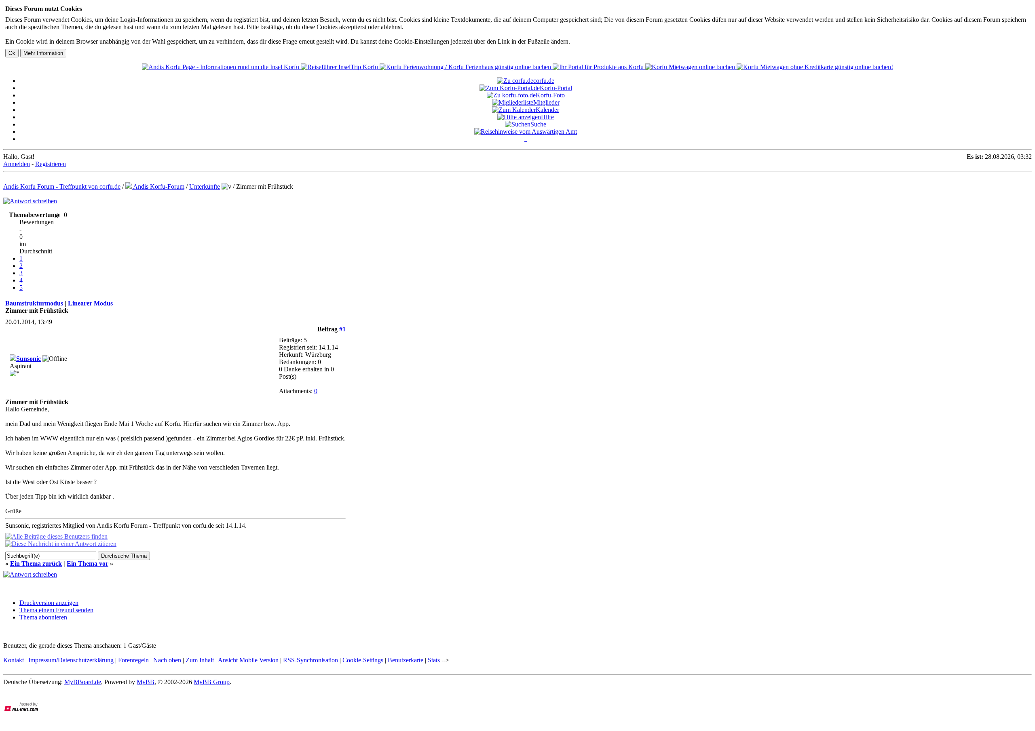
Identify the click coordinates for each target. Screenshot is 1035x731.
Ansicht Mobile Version (248, 660)
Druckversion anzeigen (48, 602)
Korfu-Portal (556, 87)
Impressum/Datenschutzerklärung (71, 660)
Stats (434, 660)
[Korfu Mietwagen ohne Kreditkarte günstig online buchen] (815, 66)
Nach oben (167, 660)
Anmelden (16, 163)
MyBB (145, 681)
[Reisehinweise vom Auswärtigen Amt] (525, 131)
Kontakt (13, 660)
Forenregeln (133, 660)
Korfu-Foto (550, 95)
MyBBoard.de (82, 681)
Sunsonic (28, 358)
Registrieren (50, 163)
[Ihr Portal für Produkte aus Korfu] (599, 66)
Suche (538, 124)
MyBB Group (212, 681)
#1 (342, 329)
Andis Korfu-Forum (158, 186)
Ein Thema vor (87, 563)
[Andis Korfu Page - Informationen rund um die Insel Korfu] (221, 66)
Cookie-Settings (362, 660)
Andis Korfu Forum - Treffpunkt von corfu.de (61, 186)
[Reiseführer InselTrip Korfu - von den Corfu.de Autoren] (340, 66)
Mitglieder (546, 102)
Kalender (547, 109)
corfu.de (543, 80)
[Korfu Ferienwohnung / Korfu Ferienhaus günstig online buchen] (466, 66)
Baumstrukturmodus (34, 303)
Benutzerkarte (405, 660)
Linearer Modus (90, 303)
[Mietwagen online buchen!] (691, 66)
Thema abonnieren (43, 617)
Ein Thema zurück (36, 563)
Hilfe (547, 117)
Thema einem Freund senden (56, 610)
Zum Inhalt (200, 660)
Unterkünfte (204, 186)
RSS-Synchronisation (310, 660)
